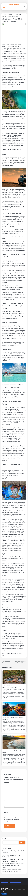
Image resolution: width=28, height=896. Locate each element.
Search (4, 838)
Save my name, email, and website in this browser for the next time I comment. (14, 819)
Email (5, 806)
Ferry (16, 653)
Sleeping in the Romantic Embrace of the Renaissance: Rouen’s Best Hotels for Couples (13, 865)
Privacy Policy (5, 882)
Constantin (13, 21)
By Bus (8, 653)
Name (5, 801)
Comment (7, 782)
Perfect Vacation (14, 4)
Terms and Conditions (15, 882)
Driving (13, 653)
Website (6, 812)
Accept (4, 893)
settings (16, 891)
